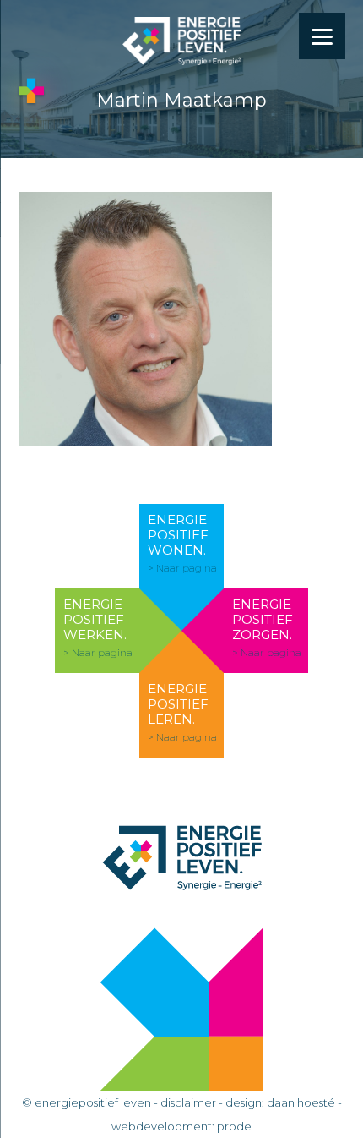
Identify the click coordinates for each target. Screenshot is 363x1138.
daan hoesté (301, 1102)
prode (234, 1126)
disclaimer (188, 1102)
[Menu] (322, 36)
